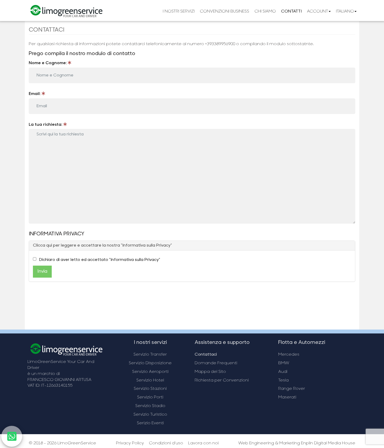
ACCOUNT (317, 11)
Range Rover (291, 389)
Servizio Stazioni (150, 389)
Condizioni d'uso (166, 443)
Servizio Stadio (150, 406)
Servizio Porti (150, 397)
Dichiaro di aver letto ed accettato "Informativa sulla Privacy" (99, 260)
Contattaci (206, 355)
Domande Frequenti (216, 363)
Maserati (287, 397)
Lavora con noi (203, 443)
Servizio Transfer (150, 355)
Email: (35, 94)
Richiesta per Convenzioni (222, 380)
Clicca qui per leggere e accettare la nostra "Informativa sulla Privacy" (102, 245)
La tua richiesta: (46, 125)
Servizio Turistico (150, 415)
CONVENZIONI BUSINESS (224, 11)
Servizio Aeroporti (150, 372)
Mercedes (288, 355)
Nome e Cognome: (48, 63)
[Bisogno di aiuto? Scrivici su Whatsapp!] (11, 439)
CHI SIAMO (265, 11)
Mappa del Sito (210, 372)
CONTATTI (291, 11)
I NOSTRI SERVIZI (179, 11)
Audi (282, 372)
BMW (283, 363)
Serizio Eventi (150, 423)
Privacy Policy (130, 443)
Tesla (283, 380)
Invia (42, 271)
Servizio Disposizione (150, 363)
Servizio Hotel (150, 380)
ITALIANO (345, 11)
